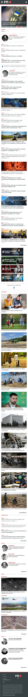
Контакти (5, 676)
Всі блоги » (24, 571)
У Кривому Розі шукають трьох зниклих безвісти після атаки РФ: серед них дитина (13, 82)
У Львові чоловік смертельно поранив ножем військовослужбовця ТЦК (14, 23)
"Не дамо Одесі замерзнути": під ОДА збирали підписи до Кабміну (13, 93)
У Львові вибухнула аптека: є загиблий (11, 56)
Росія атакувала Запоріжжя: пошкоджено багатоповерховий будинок (12, 218)
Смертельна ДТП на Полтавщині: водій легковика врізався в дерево (13, 109)
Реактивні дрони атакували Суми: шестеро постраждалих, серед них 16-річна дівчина (12, 172)
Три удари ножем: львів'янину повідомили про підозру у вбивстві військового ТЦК (13, 127)
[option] (14, 16)
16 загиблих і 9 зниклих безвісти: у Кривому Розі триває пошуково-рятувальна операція (13, 240)
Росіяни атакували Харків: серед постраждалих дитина (13, 51)
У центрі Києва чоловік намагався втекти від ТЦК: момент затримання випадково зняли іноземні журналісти (14, 156)
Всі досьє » (24, 667)
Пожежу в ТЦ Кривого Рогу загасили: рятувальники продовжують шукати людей (13, 178)
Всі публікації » (23, 512)
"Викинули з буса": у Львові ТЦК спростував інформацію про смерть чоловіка (13, 61)
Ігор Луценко (12, 70)
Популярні (7, 31)
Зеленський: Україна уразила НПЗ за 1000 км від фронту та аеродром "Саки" (13, 149)
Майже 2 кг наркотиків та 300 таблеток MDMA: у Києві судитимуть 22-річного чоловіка (13, 115)
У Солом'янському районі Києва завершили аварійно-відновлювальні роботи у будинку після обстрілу (13, 537)
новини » (3, 29)
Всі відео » (24, 634)
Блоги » (3, 543)
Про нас (4, 674)
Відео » (3, 574)
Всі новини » (24, 245)
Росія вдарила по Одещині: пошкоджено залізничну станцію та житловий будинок (12, 207)
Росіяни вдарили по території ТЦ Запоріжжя (12, 45)
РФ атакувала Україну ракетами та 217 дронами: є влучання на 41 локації (11, 213)
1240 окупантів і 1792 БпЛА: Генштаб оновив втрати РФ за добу (13, 191)
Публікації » (4, 291)
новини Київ (4, 515)
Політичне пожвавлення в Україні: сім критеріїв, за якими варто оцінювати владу (17, 73)
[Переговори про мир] (12, 272)
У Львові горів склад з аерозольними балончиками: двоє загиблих (11, 87)
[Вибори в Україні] (12, 281)
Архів (4, 682)
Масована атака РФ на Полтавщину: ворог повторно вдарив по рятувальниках (12, 121)
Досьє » (3, 636)
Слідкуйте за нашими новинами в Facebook (15, 66)
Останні (2, 31)
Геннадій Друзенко (13, 35)
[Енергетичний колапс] (12, 255)
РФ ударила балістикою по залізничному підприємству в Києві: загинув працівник (12, 224)
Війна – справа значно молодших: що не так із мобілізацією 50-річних (17, 38)
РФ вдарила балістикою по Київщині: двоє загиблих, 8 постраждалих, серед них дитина (13, 142)
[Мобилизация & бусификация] (12, 264)
